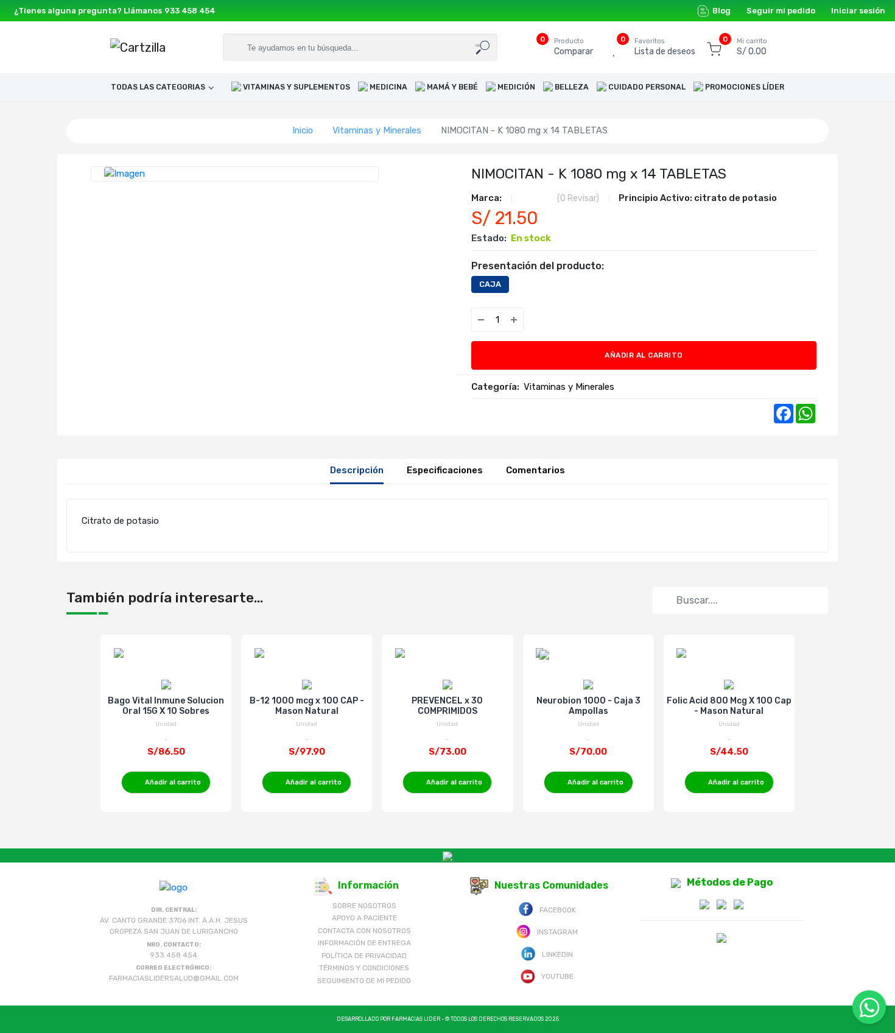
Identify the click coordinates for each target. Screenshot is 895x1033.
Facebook (557, 910)
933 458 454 (190, 10)
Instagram (557, 932)
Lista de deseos (664, 47)
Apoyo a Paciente (364, 918)
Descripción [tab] (357, 470)
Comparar (573, 47)
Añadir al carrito (644, 355)
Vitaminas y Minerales (376, 130)
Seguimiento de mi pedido (364, 980)
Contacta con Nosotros (364, 930)
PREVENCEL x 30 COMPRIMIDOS (447, 706)
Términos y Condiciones (364, 968)
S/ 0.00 (752, 47)
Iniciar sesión (858, 10)
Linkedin (557, 954)
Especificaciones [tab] (445, 470)
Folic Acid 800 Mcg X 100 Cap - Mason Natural (729, 706)
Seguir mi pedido (780, 10)
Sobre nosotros (364, 905)
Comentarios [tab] (535, 470)
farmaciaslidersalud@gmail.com (174, 978)
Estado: (489, 238)
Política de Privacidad (364, 955)
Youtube (557, 976)
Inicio (302, 130)
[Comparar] (565, 320)
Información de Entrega (364, 943)
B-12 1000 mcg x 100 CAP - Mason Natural (307, 706)
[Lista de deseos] (540, 320)
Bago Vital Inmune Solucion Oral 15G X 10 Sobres (166, 706)
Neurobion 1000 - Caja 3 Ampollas (588, 706)
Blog (721, 10)
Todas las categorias (158, 86)
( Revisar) (578, 198)
